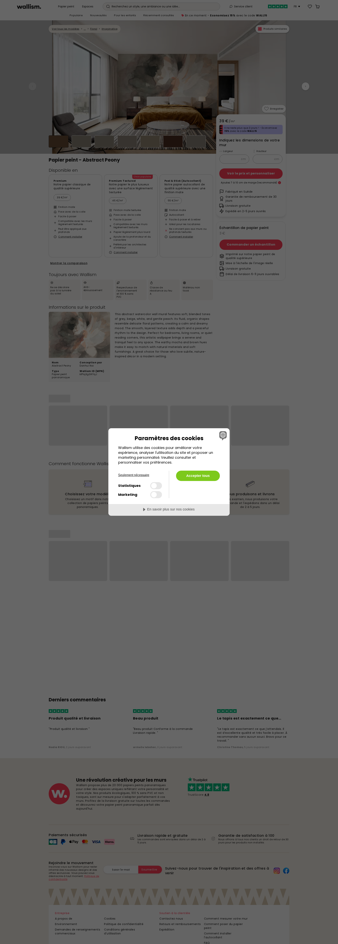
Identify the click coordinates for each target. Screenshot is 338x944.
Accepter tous (198, 476)
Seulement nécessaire (133, 475)
